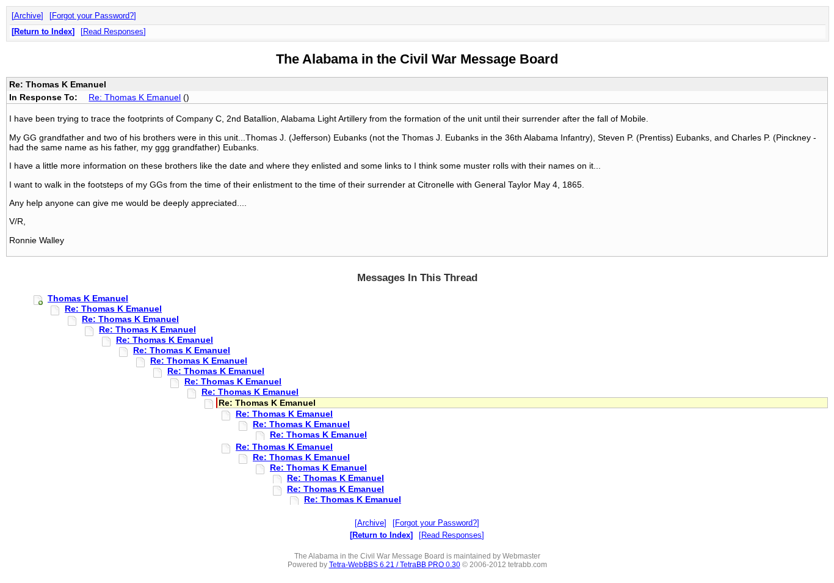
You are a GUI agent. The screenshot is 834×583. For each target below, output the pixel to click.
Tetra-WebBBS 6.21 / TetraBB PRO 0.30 (394, 564)
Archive (27, 15)
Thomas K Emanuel (88, 298)
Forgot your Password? (93, 15)
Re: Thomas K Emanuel (135, 97)
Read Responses (113, 31)
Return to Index (43, 31)
